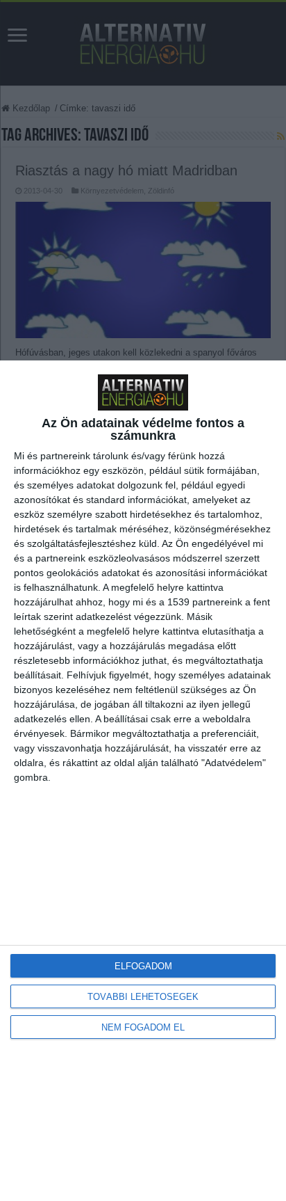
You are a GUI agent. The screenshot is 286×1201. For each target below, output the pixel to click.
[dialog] (143, 780)
